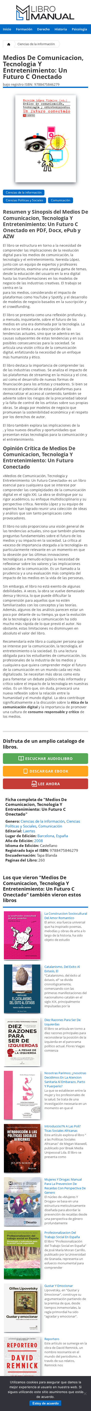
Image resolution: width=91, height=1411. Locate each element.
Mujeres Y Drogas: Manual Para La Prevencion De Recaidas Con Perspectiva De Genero (65, 1186)
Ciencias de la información (36, 44)
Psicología (79, 29)
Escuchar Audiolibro (49, 758)
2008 (38, 840)
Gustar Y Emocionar (58, 1286)
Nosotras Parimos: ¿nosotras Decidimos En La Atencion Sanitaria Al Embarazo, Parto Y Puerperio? (65, 1079)
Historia (61, 29)
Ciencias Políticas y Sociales (24, 200)
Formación (24, 29)
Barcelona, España (52, 835)
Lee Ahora (49, 783)
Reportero (51, 1339)
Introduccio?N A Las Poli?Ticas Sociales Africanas (62, 1128)
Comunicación (60, 200)
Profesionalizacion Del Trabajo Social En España (62, 1234)
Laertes (29, 830)
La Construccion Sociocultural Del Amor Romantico (65, 915)
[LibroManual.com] (45, 13)
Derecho (43, 29)
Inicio (7, 29)
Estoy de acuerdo (46, 1403)
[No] (85, 1393)
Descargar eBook (49, 771)
